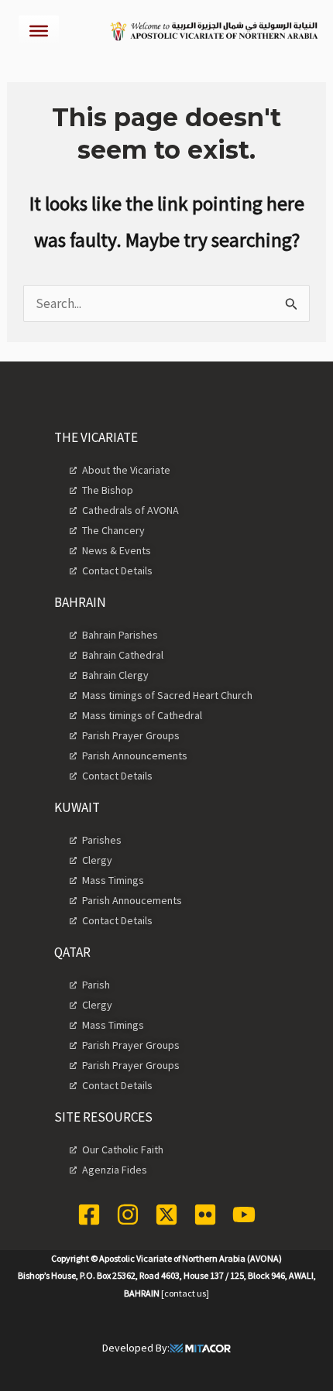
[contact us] (185, 1293)
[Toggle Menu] (38, 31)
